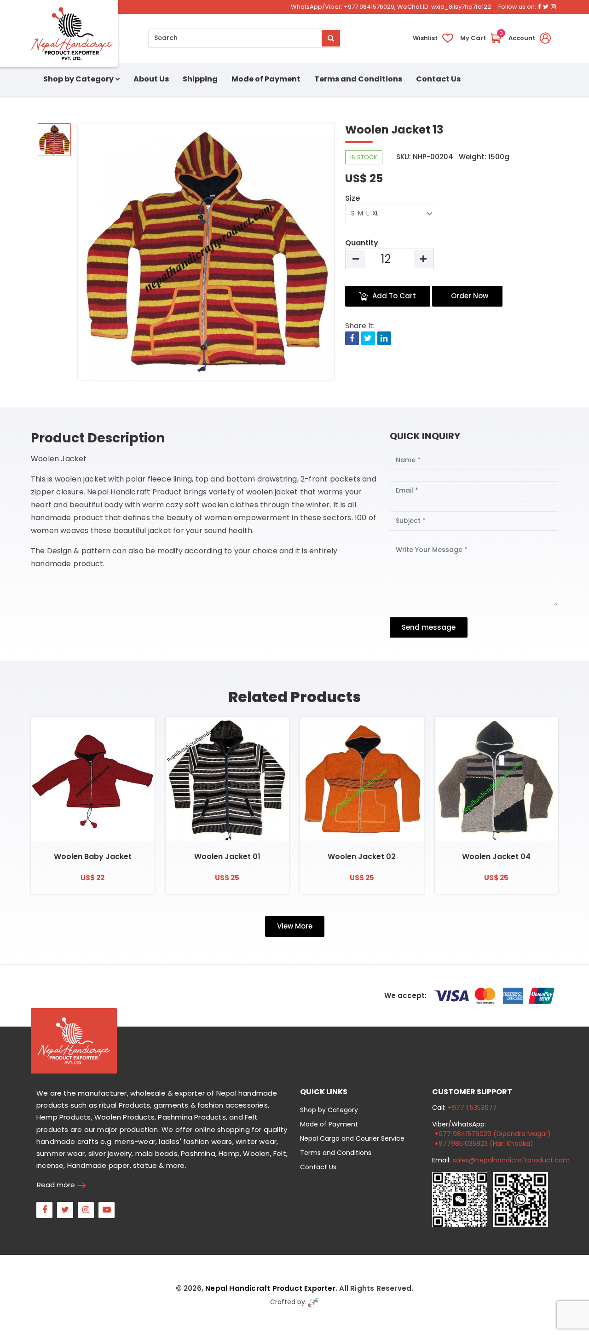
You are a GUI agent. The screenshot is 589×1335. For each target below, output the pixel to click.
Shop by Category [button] (78, 79)
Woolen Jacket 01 (227, 856)
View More (294, 926)
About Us (151, 79)
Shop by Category (329, 1109)
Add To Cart (394, 296)
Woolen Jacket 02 (362, 856)
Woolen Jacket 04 (496, 856)
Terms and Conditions (358, 79)
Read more (56, 1185)
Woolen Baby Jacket (93, 856)
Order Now (469, 296)
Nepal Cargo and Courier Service (352, 1138)
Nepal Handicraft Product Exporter (270, 1288)
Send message (429, 627)
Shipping (200, 79)
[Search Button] (331, 38)
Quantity (361, 243)
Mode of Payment (265, 79)
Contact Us (438, 79)
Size (352, 198)
